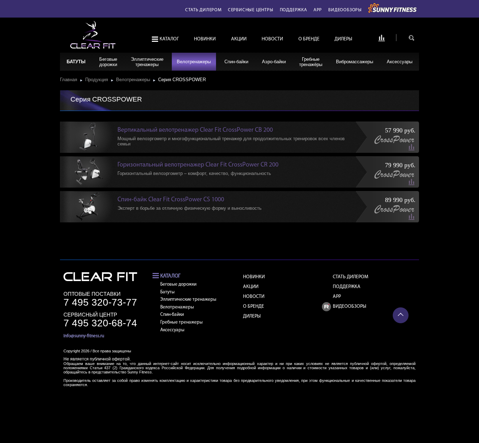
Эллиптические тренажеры (188, 299)
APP (317, 10)
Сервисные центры (251, 10)
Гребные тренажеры (181, 322)
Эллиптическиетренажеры (147, 62)
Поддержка (293, 10)
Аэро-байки (274, 61)
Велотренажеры (194, 61)
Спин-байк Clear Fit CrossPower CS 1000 (170, 200)
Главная (70, 79)
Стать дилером (203, 10)
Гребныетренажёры (310, 62)
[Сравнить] (381, 40)
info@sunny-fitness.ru (83, 336)
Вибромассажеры (354, 61)
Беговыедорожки (108, 62)
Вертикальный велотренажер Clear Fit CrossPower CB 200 (195, 130)
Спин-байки (236, 61)
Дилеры (343, 39)
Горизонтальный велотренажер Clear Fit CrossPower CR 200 (197, 165)
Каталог (169, 39)
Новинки (205, 39)
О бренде (308, 39)
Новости (272, 39)
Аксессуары (399, 61)
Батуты (76, 61)
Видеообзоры (345, 10)
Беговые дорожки (178, 284)
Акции (239, 39)
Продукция (98, 79)
